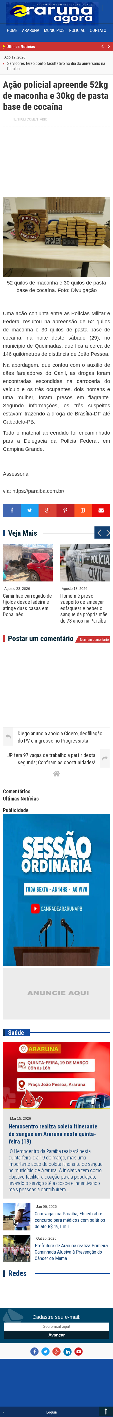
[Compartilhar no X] (30, 510)
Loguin (51, 1412)
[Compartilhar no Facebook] (12, 510)
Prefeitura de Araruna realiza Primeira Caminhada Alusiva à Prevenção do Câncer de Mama (71, 1252)
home (12, 30)
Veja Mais (22, 533)
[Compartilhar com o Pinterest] (65, 510)
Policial (77, 30)
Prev (102, 49)
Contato (98, 30)
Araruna (30, 30)
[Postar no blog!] (83, 510)
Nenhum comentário (29, 119)
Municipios (54, 30)
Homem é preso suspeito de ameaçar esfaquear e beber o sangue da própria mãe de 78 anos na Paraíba (83, 608)
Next (108, 49)
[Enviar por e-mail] (101, 510)
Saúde (16, 1032)
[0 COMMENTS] (26, 57)
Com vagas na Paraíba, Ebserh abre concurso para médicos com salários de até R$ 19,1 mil (70, 1220)
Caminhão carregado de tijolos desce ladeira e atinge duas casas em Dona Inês (27, 605)
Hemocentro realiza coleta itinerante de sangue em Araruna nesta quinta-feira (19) (53, 1134)
